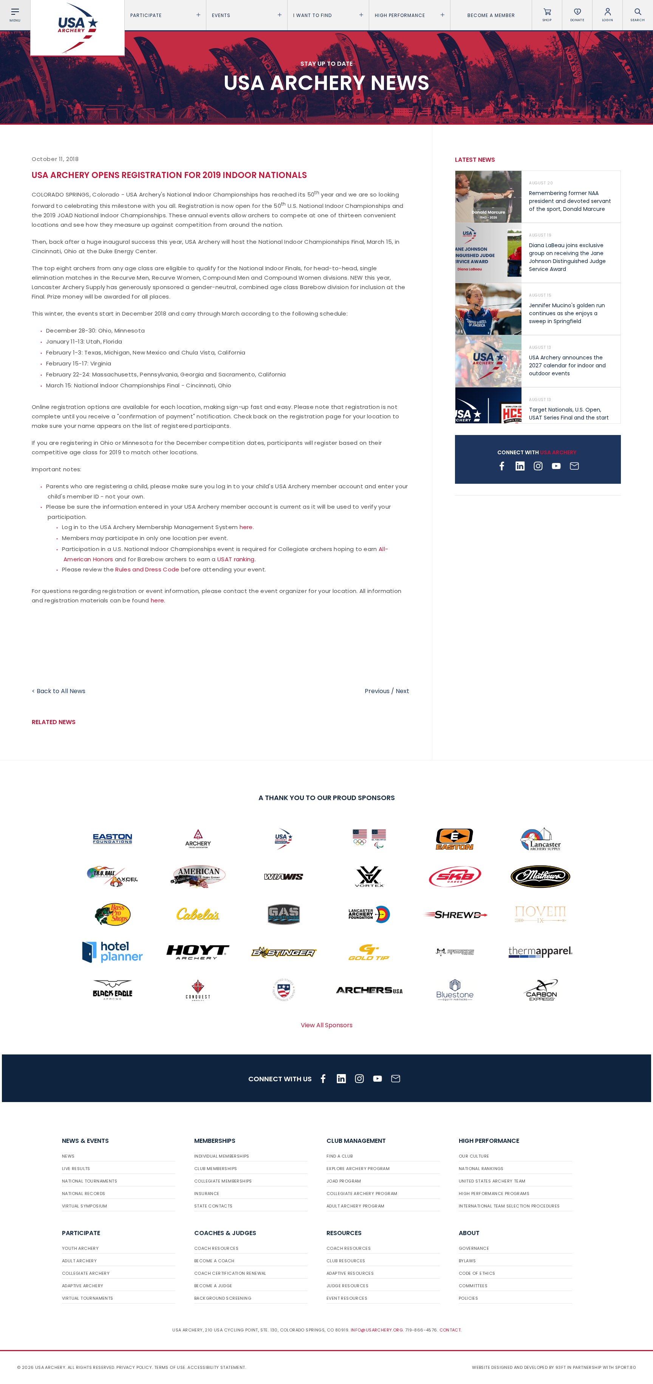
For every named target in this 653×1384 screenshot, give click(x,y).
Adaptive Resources (350, 1273)
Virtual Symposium (84, 1206)
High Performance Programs (494, 1193)
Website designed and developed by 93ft (519, 1367)
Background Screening (222, 1298)
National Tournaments (89, 1181)
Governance (474, 1248)
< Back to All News (58, 691)
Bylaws (467, 1261)
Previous (377, 691)
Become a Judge (213, 1286)
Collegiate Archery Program (361, 1193)
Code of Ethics (477, 1273)
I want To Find (312, 15)
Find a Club (339, 1156)
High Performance (400, 15)
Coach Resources (216, 1248)
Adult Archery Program (355, 1206)
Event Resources (346, 1298)
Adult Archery (79, 1261)
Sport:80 (625, 1367)
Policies (468, 1298)
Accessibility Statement (216, 1367)
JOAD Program (343, 1181)
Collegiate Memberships (223, 1181)
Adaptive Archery (82, 1286)
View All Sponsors (327, 1025)
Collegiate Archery (86, 1273)
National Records (83, 1193)
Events (221, 15)
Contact (450, 1330)
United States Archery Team (492, 1181)
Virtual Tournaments (87, 1298)
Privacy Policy (134, 1367)
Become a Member (491, 15)
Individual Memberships (221, 1156)
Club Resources (345, 1261)
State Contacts (213, 1206)
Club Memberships (215, 1169)
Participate (146, 15)
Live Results (76, 1169)
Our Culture (474, 1156)
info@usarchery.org (377, 1330)
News (68, 1156)
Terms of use (170, 1367)
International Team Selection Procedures (509, 1206)
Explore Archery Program (358, 1169)
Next (402, 691)
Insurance (207, 1193)
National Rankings (481, 1169)
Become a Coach (214, 1261)
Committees (473, 1286)
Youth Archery (80, 1248)
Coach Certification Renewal (230, 1273)
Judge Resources (347, 1286)
